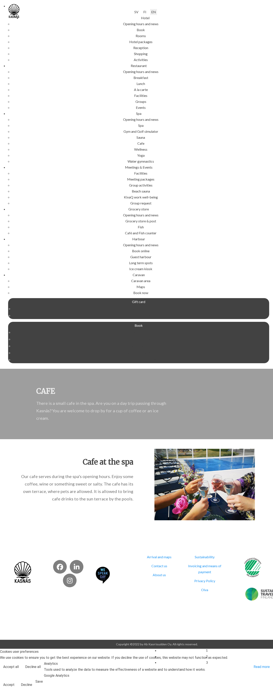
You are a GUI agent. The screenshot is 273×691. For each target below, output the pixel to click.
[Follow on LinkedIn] (76, 567)
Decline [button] (26, 685)
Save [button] (39, 681)
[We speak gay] (102, 574)
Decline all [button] (33, 667)
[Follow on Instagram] (70, 580)
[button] (145, 18)
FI (144, 12)
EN (153, 12)
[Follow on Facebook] (60, 567)
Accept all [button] (11, 667)
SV (136, 12)
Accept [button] (9, 685)
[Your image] (22, 571)
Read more (262, 667)
